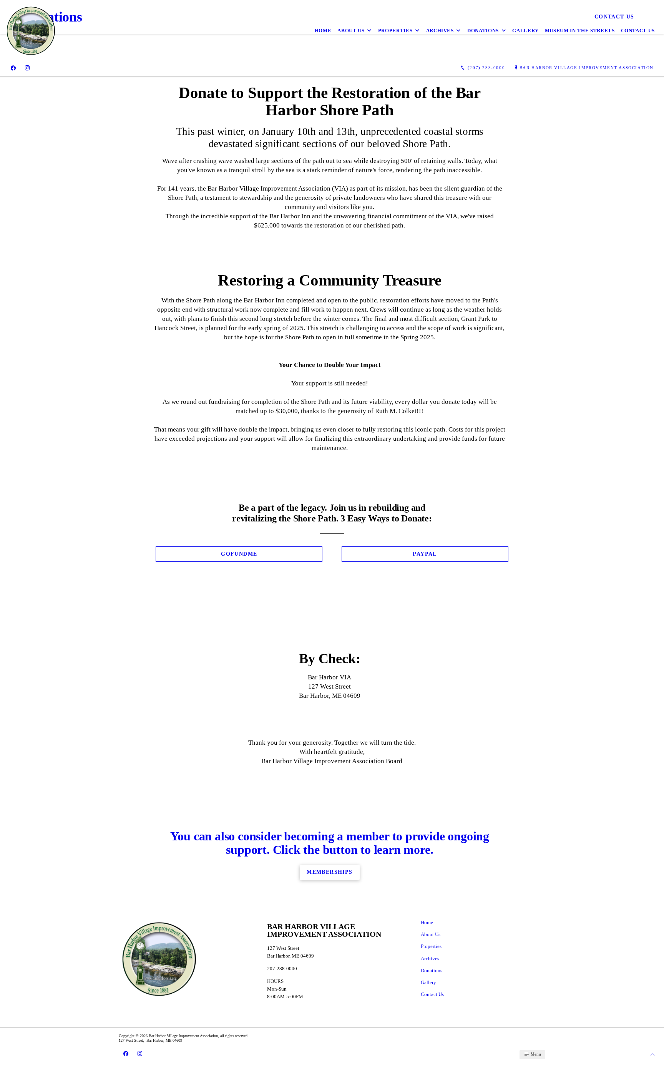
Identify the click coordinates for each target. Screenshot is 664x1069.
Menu (535, 1054)
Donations (483, 30)
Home (323, 30)
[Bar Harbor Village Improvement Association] (30, 30)
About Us (350, 30)
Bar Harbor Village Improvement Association (587, 67)
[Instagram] (27, 68)
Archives (440, 30)
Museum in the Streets (580, 30)
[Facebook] (13, 68)
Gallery (525, 30)
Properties (395, 30)
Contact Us (638, 30)
